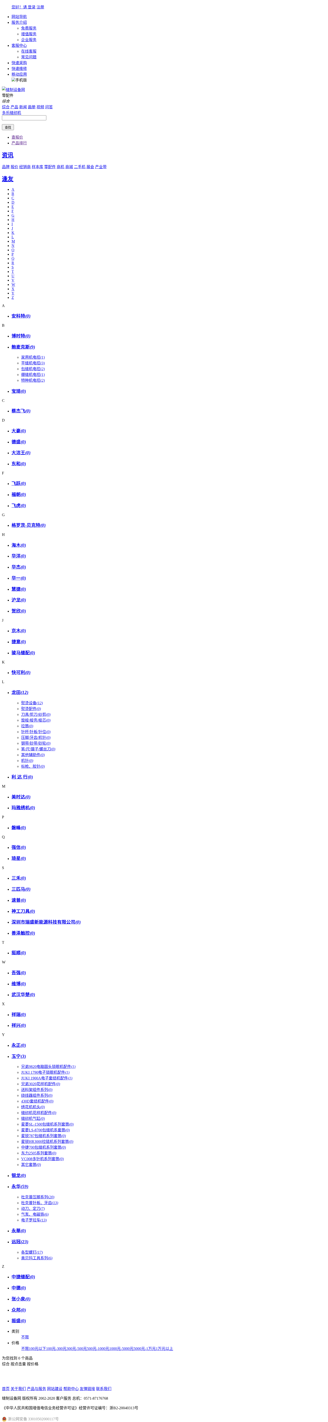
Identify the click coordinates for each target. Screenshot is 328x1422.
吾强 (19, 972)
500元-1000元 (98, 1349)
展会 (90, 167)
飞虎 (19, 505)
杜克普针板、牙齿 (39, 1203)
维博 (19, 983)
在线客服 (28, 51)
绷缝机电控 (33, 375)
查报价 (17, 137)
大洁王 (21, 452)
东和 (19, 463)
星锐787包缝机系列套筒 (43, 1136)
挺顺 (19, 952)
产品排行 (19, 143)
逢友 (7, 179)
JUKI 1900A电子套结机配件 (46, 1078)
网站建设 (54, 1389)
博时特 (21, 335)
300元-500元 (77, 1349)
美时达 (21, 796)
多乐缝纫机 (11, 113)
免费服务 (28, 28)
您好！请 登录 (24, 7)
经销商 (25, 167)
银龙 (19, 1175)
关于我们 (18, 1389)
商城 (69, 167)
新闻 (23, 107)
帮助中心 (71, 1389)
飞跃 (19, 483)
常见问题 (28, 57)
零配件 (50, 167)
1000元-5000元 (121, 1349)
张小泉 (21, 1298)
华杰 (19, 567)
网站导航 (19, 17)
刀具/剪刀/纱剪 (35, 714)
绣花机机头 (33, 1107)
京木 (19, 630)
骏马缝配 (23, 652)
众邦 (19, 1309)
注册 (40, 7)
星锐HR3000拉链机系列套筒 (47, 1142)
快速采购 (19, 63)
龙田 (20, 692)
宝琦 (19, 391)
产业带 (101, 167)
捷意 (19, 641)
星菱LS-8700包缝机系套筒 (45, 1130)
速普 (19, 900)
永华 (20, 1186)
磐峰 (19, 827)
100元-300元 (56, 1349)
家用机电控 (33, 357)
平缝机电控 (33, 363)
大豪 (19, 430)
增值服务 (28, 34)
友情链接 (87, 1389)
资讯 (7, 155)
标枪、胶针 (33, 766)
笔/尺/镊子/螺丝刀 (38, 749)
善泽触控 (23, 933)
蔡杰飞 (21, 410)
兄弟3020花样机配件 (40, 1084)
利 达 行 (22, 776)
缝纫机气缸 (33, 1118)
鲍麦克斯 (23, 346)
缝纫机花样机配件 (38, 1113)
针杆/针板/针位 (35, 732)
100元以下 (37, 1349)
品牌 (6, 167)
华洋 (19, 555)
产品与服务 (36, 1389)
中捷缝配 (23, 1276)
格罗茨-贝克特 (29, 525)
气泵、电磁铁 (35, 1214)
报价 (14, 167)
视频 (40, 107)
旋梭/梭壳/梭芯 (35, 720)
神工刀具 (23, 911)
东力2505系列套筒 (38, 1153)
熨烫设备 (32, 703)
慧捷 (19, 589)
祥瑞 (19, 1014)
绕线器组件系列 (36, 1095)
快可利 (21, 672)
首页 (6, 1389)
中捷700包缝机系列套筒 (43, 1147)
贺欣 (19, 610)
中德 (19, 1287)
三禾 (19, 878)
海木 (19, 545)
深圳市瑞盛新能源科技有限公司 (46, 922)
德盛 (19, 441)
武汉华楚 (23, 994)
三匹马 (21, 889)
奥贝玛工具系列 (36, 1258)
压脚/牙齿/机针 (35, 738)
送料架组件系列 (36, 1090)
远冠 (20, 1241)
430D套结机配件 (37, 1101)
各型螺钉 (32, 1252)
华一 (19, 578)
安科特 (21, 316)
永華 (19, 1230)
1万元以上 (164, 1349)
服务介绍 (19, 22)
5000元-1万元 (145, 1349)
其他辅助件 (33, 755)
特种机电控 (33, 380)
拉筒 (27, 726)
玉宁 (19, 1056)
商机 (60, 167)
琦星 (19, 858)
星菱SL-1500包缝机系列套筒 (47, 1124)
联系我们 (103, 1389)
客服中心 (19, 45)
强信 (19, 847)
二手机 (79, 167)
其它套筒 (31, 1165)
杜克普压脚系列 (37, 1197)
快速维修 (19, 69)
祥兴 (19, 1025)
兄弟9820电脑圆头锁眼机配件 (48, 1067)
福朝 (19, 494)
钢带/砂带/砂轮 (35, 743)
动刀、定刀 (33, 1209)
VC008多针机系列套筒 (42, 1159)
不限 (25, 1337)
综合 (6, 107)
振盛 (19, 1320)
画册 (32, 107)
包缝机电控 (33, 369)
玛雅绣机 (23, 807)
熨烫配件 (31, 709)
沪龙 (19, 599)
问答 (49, 107)
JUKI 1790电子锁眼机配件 (45, 1072)
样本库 (37, 167)
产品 (14, 107)
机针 (27, 761)
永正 (19, 1045)
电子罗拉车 (34, 1220)
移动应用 (19, 74)
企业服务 (28, 40)
